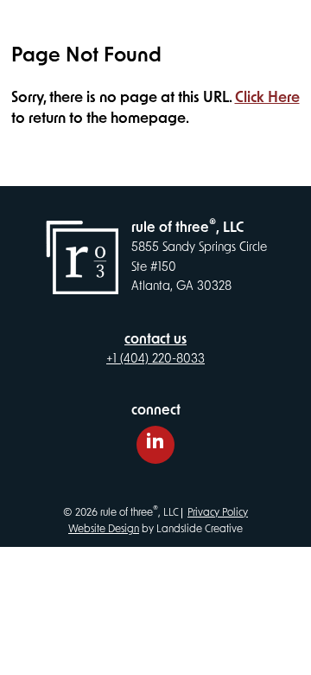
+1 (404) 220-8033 (155, 359)
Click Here (267, 98)
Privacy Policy (217, 513)
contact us (155, 340)
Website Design (103, 529)
